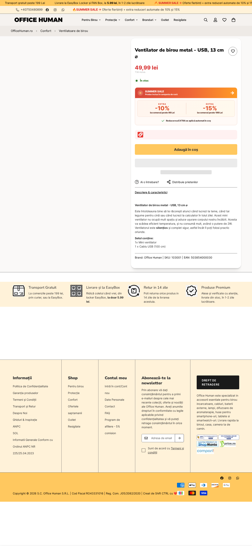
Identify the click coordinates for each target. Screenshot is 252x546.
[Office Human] (38, 20)
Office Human (153, 257)
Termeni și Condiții (24, 399)
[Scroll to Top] (244, 524)
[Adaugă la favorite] (232, 51)
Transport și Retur (24, 406)
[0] (233, 19)
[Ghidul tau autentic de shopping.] (205, 453)
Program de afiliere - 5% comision (112, 426)
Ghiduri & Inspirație (25, 419)
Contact (110, 406)
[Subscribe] (179, 438)
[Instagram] (55, 9)
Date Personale (114, 399)
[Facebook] (47, 9)
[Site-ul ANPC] (207, 438)
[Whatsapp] (63, 9)
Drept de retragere (211, 382)
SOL (15, 433)
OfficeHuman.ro (22, 31)
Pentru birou (76, 386)
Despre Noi (20, 413)
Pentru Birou (89, 19)
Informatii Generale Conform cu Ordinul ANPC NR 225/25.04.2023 (33, 446)
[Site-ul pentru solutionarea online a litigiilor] (228, 438)
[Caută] (206, 20)
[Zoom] (107, 46)
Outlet (165, 19)
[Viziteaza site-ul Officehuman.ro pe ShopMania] (208, 446)
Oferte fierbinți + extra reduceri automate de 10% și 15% (128, 9)
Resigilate (180, 19)
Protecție (111, 19)
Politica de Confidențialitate (30, 386)
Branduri (147, 19)
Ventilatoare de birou (73, 31)
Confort (129, 19)
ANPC (16, 426)
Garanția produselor (25, 393)
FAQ (107, 413)
